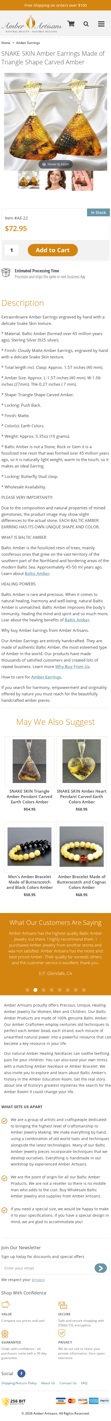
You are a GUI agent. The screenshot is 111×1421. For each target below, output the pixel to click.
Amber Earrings (46, 677)
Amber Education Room (50, 1079)
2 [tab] (35, 990)
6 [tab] (67, 990)
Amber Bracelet (84, 1066)
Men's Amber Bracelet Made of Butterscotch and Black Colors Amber (29, 882)
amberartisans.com (32, 23)
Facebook (21, 1374)
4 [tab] (51, 990)
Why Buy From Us (72, 666)
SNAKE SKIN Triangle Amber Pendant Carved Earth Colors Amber (29, 796)
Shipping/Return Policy (19, 1383)
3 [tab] (43, 990)
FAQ (84, 1383)
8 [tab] (83, 990)
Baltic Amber (37, 573)
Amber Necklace (49, 1066)
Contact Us (68, 1383)
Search (86, 23)
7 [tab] (75, 990)
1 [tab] (27, 990)
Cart (71, 23)
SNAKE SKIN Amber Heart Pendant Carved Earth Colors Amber (81, 796)
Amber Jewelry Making (31, 1132)
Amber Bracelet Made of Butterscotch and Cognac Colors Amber (81, 882)
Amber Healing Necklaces (49, 1053)
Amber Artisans (86, 1196)
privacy (38, 1279)
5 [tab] (59, 990)
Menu (101, 23)
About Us (48, 1383)
